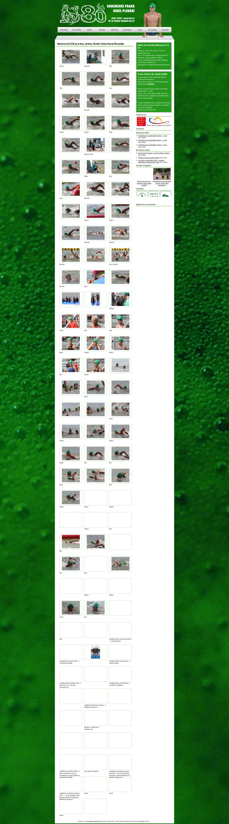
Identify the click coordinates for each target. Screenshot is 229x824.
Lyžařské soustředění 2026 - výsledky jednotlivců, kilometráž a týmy (151, 161)
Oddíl (89, 30)
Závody (102, 30)
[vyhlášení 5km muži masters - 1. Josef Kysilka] (120, 652)
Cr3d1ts (139, 821)
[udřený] (120, 299)
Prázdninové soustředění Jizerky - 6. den (152, 140)
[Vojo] (120, 79)
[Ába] (95, 321)
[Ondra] (70, 123)
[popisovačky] (95, 145)
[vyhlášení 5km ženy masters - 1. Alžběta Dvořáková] (95, 696)
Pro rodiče (76, 30)
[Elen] (120, 475)
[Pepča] (95, 365)
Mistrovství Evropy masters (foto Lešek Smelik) (145, 183)
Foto (140, 30)
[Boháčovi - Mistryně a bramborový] (95, 718)
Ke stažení (152, 30)
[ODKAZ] (151, 84)
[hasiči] (95, 784)
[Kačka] (120, 343)
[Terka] (70, 321)
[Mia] (70, 365)
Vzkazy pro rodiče (142, 133)
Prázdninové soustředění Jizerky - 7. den (152, 136)
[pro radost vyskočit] (95, 762)
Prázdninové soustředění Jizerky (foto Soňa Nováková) (163, 183)
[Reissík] (95, 101)
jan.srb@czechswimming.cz (92, 821)
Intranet (165, 30)
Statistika (127, 30)
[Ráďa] (95, 167)
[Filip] (120, 57)
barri (124, 821)
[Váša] (120, 123)
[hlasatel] (95, 57)
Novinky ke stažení (143, 150)
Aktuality (64, 30)
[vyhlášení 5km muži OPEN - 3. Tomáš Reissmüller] (70, 652)
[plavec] (70, 57)
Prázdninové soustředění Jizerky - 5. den (152, 145)
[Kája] (120, 321)
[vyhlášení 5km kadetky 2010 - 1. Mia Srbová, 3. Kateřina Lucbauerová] (70, 674)
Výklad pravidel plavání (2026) (148, 158)
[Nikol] (70, 343)
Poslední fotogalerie (143, 165)
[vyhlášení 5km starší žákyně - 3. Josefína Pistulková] (120, 674)
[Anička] (95, 343)
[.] (95, 79)
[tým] (70, 630)
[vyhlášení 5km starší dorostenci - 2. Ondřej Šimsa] (120, 630)
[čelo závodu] (120, 255)
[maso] (120, 409)
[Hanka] (120, 431)
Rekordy (114, 30)
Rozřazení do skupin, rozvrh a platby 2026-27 (154, 153)
